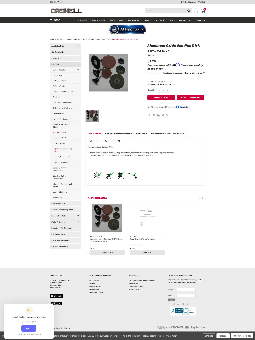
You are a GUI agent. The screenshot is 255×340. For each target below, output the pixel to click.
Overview (94, 133)
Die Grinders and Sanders (63, 92)
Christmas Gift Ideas (60, 240)
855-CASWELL (56, 2)
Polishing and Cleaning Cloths (61, 125)
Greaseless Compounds (62, 102)
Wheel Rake (57, 198)
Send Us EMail (55, 287)
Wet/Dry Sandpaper (61, 162)
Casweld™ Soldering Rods (62, 210)
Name (170, 290)
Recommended (97, 198)
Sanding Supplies (73, 39)
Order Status (94, 289)
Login (91, 286)
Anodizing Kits (98, 20)
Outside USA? (185, 20)
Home (52, 39)
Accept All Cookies (242, 335)
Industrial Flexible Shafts (62, 108)
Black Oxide (133, 20)
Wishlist (201, 2)
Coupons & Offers (136, 286)
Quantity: (151, 90)
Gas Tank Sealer (116, 20)
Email (170, 296)
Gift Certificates (188, 2)
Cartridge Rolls (59, 143)
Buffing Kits (57, 75)
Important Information (167, 133)
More (172, 20)
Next (202, 198)
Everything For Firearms (61, 228)
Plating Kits (82, 20)
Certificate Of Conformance (143, 239)
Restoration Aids (58, 216)
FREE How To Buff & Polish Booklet (142, 280)
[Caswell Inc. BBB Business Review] (183, 311)
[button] (127, 29)
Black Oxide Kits (58, 204)
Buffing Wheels (59, 86)
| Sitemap (67, 328)
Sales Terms (133, 283)
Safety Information (118, 133)
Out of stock (107, 252)
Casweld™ (160, 20)
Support (200, 20)
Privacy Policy (134, 289)
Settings (209, 335)
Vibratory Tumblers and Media (62, 185)
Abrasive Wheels (60, 138)
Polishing (147, 20)
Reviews (141, 133)
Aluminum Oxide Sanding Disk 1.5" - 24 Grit (123, 39)
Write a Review (172, 73)
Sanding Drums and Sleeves (64, 157)
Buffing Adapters (59, 70)
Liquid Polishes (59, 113)
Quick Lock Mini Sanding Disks (94, 39)
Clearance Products (59, 246)
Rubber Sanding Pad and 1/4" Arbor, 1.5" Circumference (106, 240)
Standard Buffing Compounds (59, 177)
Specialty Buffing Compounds (59, 169)
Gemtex (150, 55)
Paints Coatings (58, 234)
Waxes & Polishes (60, 192)
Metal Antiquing (58, 222)
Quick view (107, 218)
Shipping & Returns (96, 292)
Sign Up (98, 286)
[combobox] (168, 10)
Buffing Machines (59, 81)
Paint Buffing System (61, 119)
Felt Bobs (56, 97)
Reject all (223, 335)
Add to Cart (147, 252)
